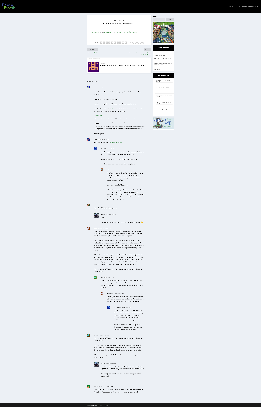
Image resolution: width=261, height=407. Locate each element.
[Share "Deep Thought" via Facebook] (101, 42)
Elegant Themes (95, 405)
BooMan (158, 80)
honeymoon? (108, 32)
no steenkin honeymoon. (129, 32)
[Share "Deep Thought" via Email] (123, 42)
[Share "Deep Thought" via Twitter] (104, 42)
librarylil (158, 87)
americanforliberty (98, 386)
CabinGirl (103, 214)
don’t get (118, 32)
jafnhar (157, 102)
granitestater (97, 228)
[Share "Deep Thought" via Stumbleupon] (120, 42)
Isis (101, 277)
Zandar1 (96, 139)
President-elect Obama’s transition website (125, 109)
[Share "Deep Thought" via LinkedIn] (115, 42)
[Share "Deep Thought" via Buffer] (117, 42)
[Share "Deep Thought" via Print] (125, 42)
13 (127, 23)
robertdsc (96, 335)
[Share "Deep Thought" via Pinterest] (112, 42)
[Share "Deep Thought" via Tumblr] (109, 42)
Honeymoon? (95, 32)
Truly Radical (98, 115)
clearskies (158, 95)
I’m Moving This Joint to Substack (161, 52)
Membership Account (250, 6)
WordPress (106, 405)
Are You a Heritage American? (160, 55)
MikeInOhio (103, 148)
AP (108, 170)
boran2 (95, 205)
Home (231, 6)
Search (155, 16)
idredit (95, 87)
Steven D (113, 23)
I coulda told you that (115, 142)
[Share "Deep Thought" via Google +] (106, 42)
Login (238, 6)
